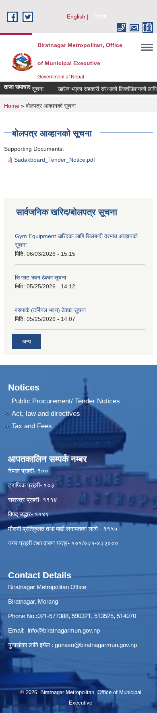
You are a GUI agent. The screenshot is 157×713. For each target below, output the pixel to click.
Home (11, 106)
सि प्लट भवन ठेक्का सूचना (40, 277)
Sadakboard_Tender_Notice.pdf (54, 159)
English (76, 16)
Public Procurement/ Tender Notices (66, 401)
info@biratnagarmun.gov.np (64, 630)
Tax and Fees (32, 426)
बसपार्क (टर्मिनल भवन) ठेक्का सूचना (50, 310)
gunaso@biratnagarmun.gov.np (96, 644)
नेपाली (100, 16)
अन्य (26, 341)
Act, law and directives (46, 413)
